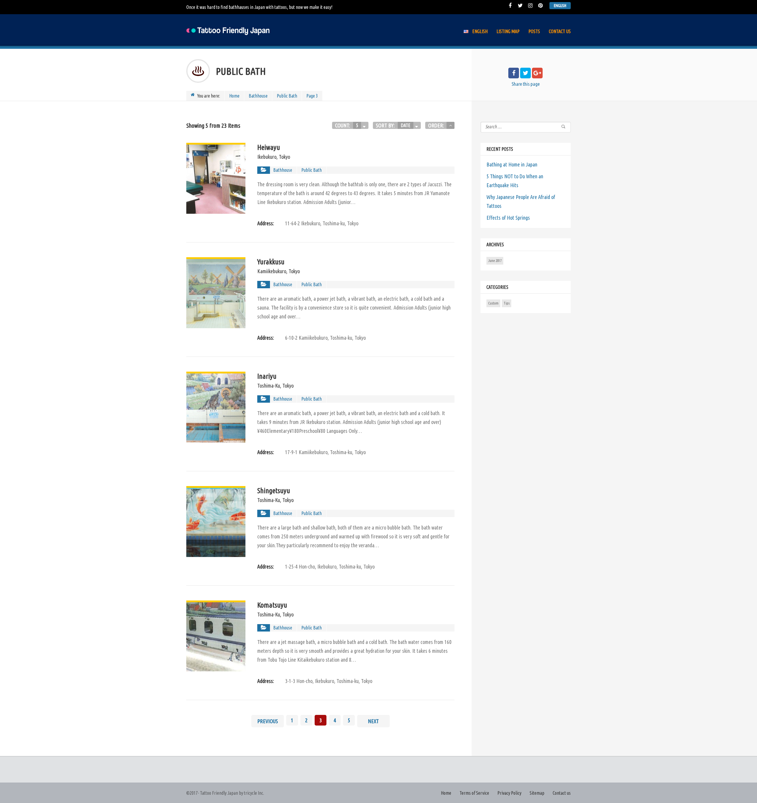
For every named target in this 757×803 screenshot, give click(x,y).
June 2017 (495, 261)
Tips (506, 303)
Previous (267, 721)
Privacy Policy (509, 793)
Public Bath (287, 95)
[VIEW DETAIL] (215, 147)
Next (373, 721)
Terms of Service (474, 793)
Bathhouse (258, 95)
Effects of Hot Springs (508, 218)
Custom (493, 303)
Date (405, 125)
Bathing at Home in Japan (511, 164)
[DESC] (450, 125)
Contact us (560, 31)
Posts (534, 31)
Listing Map (508, 31)
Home (234, 95)
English (560, 5)
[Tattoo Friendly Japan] (228, 30)
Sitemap (537, 793)
